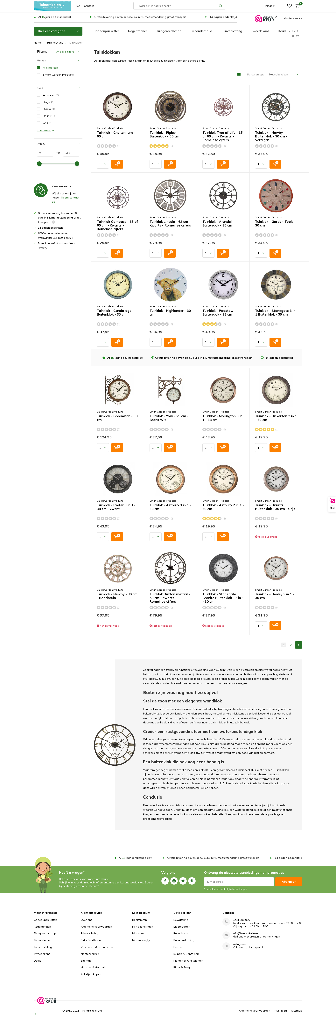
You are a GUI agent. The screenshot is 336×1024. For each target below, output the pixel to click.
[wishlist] (289, 6)
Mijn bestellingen (142, 926)
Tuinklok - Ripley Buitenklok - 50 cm (164, 134)
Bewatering (180, 920)
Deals (282, 31)
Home (38, 42)
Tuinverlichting (231, 31)
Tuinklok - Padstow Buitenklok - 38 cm (218, 312)
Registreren (139, 920)
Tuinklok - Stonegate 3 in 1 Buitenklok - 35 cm (275, 312)
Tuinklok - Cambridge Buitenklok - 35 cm (114, 312)
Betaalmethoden (91, 940)
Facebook (165, 881)
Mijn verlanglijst (141, 940)
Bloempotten (181, 926)
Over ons (86, 920)
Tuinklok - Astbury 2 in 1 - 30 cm (223, 507)
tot (56, 152)
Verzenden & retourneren (97, 947)
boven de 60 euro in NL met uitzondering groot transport (140, 17)
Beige (48, 102)
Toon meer (44, 130)
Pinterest (192, 881)
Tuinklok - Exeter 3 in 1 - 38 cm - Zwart (116, 507)
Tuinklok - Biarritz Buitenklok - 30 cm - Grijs (275, 507)
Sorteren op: (255, 74)
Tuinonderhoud (201, 31)
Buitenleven (180, 933)
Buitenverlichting (183, 940)
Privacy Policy (89, 933)
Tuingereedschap (168, 31)
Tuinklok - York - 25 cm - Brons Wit (169, 418)
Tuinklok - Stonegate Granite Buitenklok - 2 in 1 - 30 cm (223, 597)
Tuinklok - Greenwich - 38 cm (117, 418)
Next (298, 645)
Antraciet (51, 95)
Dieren (177, 947)
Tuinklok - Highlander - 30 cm (170, 312)
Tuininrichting (55, 42)
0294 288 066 (241, 920)
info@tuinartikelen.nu (246, 933)
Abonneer (289, 881)
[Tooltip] (53, 222)
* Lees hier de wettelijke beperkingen (225, 889)
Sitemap (86, 960)
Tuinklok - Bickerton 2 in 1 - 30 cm (276, 418)
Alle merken (50, 67)
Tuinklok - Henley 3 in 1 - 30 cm (274, 596)
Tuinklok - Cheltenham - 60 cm (116, 134)
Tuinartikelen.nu (92, 1010)
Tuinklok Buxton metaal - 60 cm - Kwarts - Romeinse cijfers (170, 597)
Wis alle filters (65, 51)
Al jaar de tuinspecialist (54, 17)
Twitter (183, 881)
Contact (89, 5)
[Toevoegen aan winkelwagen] (117, 164)
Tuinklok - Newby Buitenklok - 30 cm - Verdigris (271, 136)
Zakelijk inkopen (91, 974)
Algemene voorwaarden (96, 926)
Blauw (49, 109)
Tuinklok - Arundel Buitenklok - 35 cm (217, 223)
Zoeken (220, 6)
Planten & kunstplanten (188, 960)
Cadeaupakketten (107, 31)
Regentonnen (138, 31)
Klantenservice (293, 18)
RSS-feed (281, 1010)
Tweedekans (260, 31)
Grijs (47, 122)
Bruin (49, 116)
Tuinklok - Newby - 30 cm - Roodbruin (117, 596)
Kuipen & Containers (186, 954)
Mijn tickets (139, 933)
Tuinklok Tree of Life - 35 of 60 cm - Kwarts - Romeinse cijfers (222, 136)
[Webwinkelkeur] (266, 18)
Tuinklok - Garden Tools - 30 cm (275, 223)
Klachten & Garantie (93, 967)
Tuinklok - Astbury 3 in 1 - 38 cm (170, 507)
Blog (77, 5)
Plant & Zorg (181, 967)
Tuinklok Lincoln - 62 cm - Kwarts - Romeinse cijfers (170, 223)
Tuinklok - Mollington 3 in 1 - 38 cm (222, 418)
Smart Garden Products (110, 128)
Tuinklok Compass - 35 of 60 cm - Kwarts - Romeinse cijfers (117, 225)
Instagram (174, 881)
